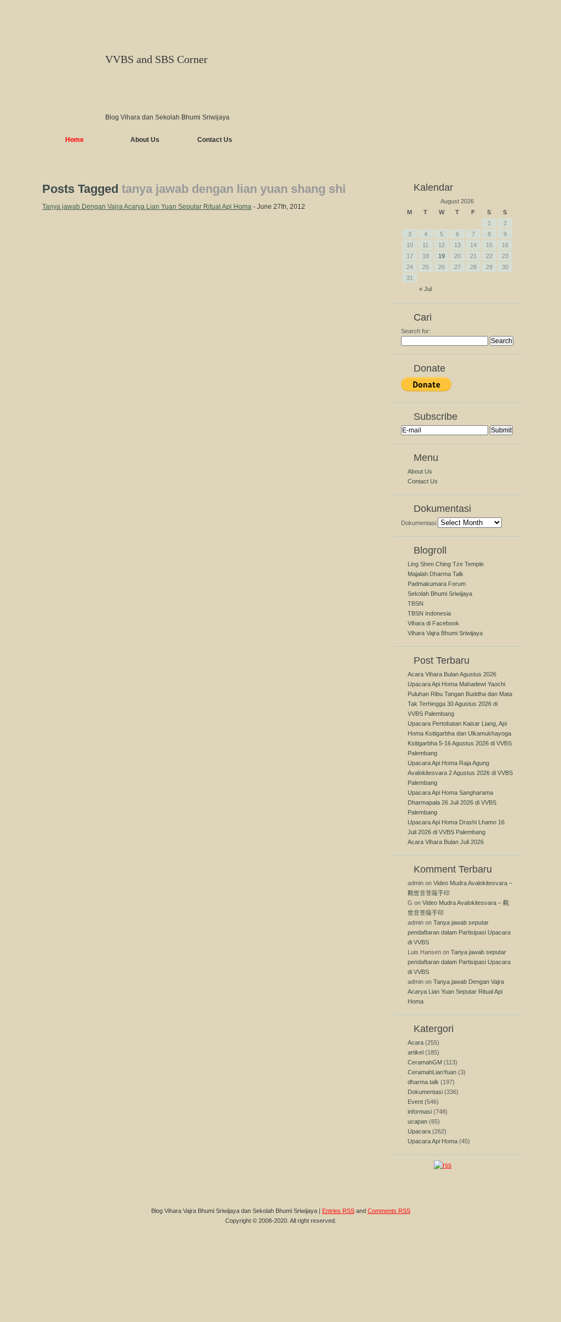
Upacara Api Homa (432, 1141)
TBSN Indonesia (429, 613)
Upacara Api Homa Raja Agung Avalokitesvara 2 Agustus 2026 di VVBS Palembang (460, 773)
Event (415, 1101)
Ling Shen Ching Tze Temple (446, 564)
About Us (144, 140)
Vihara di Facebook (433, 623)
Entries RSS (338, 1210)
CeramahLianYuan (432, 1072)
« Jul (425, 289)
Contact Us (214, 140)
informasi (420, 1111)
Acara (415, 1042)
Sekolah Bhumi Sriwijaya (440, 593)
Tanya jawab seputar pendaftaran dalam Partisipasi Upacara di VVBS (459, 932)
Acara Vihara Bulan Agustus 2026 (452, 674)
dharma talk (423, 1082)
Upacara (419, 1131)
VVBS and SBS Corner (156, 59)
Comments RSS (389, 1210)
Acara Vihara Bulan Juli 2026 (446, 842)
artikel (415, 1052)
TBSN (415, 603)
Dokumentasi (418, 523)
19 (441, 256)
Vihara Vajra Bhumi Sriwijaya (445, 633)
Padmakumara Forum (437, 583)
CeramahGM (425, 1062)
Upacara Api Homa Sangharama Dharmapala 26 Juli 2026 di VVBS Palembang (452, 802)
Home (74, 140)
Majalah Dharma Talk (435, 574)
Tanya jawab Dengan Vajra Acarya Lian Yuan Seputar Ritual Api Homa (146, 206)
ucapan (417, 1121)
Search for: (416, 331)
